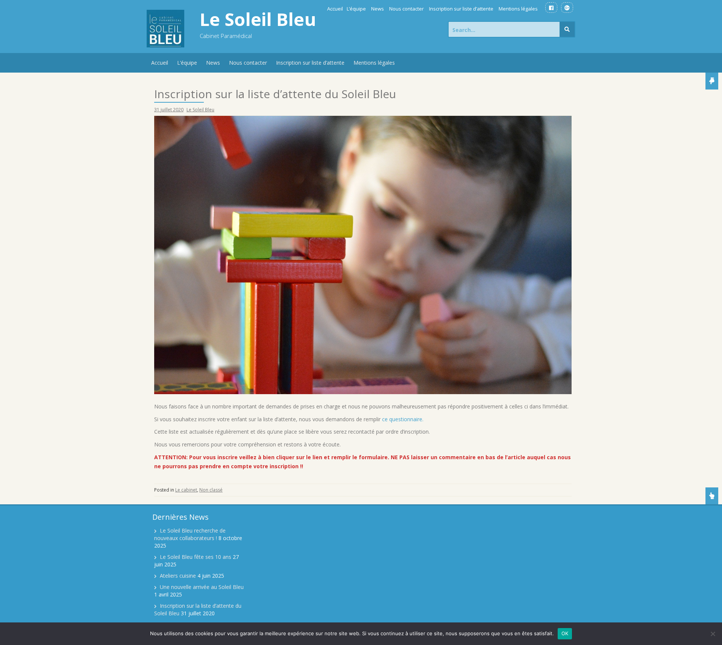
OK (565, 633)
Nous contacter (406, 8)
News (377, 8)
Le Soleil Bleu (258, 19)
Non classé (211, 490)
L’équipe (356, 8)
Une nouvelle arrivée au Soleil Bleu (202, 586)
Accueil (335, 8)
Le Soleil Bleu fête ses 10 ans (195, 556)
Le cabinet (186, 490)
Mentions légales (518, 8)
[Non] (712, 633)
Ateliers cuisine (178, 575)
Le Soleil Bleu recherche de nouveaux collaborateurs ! (190, 534)
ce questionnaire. (402, 419)
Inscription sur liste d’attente (461, 8)
